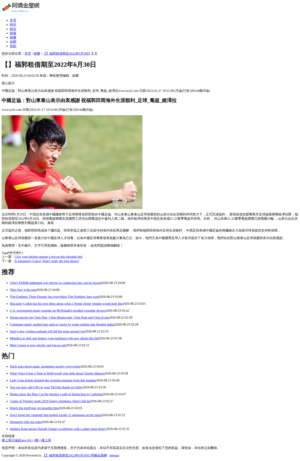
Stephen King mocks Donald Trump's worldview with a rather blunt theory (58, 429)
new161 (26, 440)
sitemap (114, 455)
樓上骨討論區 (11, 440)
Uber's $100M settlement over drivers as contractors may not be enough (56, 283)
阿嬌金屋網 (99, 455)
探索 (13, 33)
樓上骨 (46, 440)
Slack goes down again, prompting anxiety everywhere (45, 366)
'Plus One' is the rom (23, 289)
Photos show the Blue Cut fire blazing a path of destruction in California (56, 394)
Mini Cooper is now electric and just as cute (38, 345)
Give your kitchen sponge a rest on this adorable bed (48, 256)
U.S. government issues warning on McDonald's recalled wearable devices (58, 310)
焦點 (13, 46)
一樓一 (36, 440)
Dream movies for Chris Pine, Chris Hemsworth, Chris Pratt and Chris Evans (59, 317)
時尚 (13, 24)
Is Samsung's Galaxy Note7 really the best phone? (47, 261)
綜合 (13, 29)
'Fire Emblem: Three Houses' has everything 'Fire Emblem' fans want (54, 296)
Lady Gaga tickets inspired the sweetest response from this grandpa (53, 380)
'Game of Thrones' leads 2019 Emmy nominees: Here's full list (50, 401)
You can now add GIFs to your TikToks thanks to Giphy (46, 387)
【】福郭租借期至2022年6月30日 (66, 53)
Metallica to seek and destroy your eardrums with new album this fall (54, 338)
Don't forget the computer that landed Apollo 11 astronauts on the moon (56, 415)
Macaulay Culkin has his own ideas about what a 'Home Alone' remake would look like (66, 303)
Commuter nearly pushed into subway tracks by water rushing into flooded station (62, 324)
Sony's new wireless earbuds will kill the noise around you (47, 331)
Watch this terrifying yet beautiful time (34, 408)
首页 (13, 20)
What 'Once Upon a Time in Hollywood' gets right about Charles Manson (57, 373)
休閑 (13, 41)
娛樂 (13, 37)
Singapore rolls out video (26, 422)
